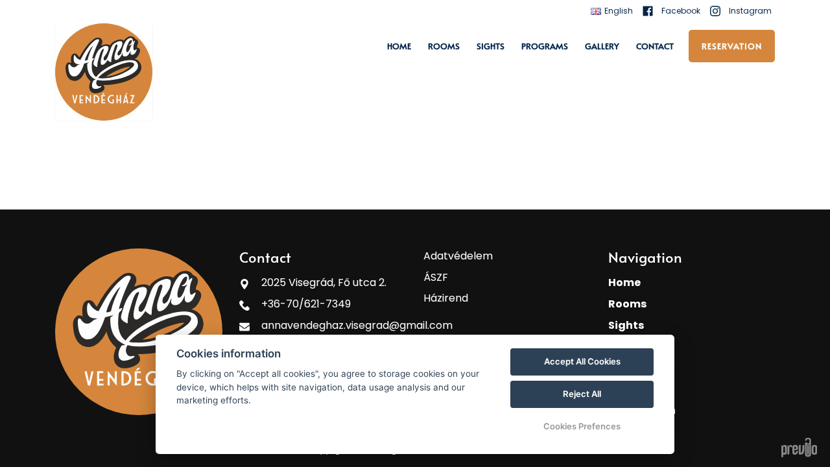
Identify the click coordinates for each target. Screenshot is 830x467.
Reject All (582, 394)
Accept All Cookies (582, 361)
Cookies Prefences (582, 426)
